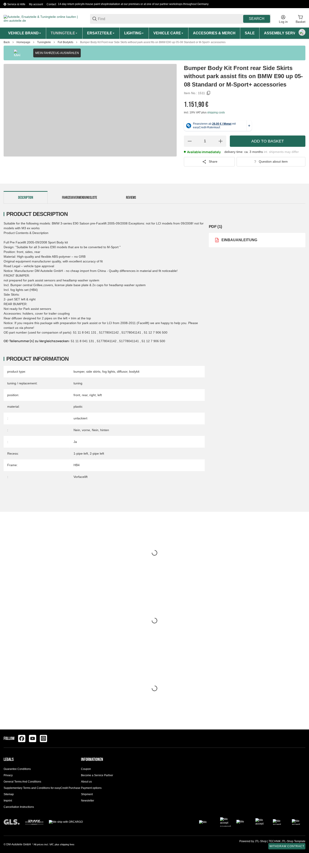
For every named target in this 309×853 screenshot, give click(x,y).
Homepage (23, 42)
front (77, 395)
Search (256, 19)
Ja (75, 442)
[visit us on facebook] (21, 738)
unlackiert (80, 418)
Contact (51, 4)
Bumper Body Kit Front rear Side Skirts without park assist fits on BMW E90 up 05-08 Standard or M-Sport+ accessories (153, 42)
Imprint (8, 800)
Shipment (87, 794)
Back (7, 42)
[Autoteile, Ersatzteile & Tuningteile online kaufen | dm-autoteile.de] (43, 18)
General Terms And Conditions (22, 781)
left (99, 395)
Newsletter (87, 800)
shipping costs (216, 112)
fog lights (108, 371)
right (92, 395)
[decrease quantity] (189, 141)
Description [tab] (25, 197)
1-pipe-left (81, 453)
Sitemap (9, 794)
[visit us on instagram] (43, 738)
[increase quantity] (220, 141)
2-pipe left (97, 453)
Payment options (91, 788)
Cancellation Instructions (19, 807)
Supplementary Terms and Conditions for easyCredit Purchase (42, 788)
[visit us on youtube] (32, 738)
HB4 (77, 465)
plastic (78, 406)
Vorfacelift (81, 477)
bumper (79, 371)
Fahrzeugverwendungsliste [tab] (79, 197)
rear (85, 395)
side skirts (93, 371)
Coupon (86, 769)
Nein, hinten (100, 430)
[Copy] (208, 93)
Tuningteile (44, 42)
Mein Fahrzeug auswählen (57, 53)
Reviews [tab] (131, 197)
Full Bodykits (65, 42)
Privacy (8, 775)
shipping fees (67, 844)
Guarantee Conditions (17, 769)
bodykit (134, 371)
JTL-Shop (261, 841)
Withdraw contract (286, 846)
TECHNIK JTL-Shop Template (287, 841)
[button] (301, 738)
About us (86, 781)
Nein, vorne (82, 430)
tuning (78, 383)
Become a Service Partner (97, 775)
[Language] (302, 32)
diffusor (122, 371)
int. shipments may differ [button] (281, 152)
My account (36, 4)
